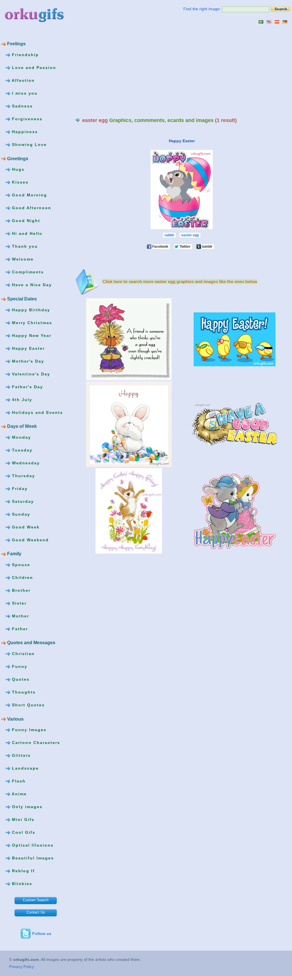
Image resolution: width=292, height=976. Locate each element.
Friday (19, 488)
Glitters (20, 755)
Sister (18, 603)
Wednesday (25, 462)
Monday (20, 437)
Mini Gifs (22, 819)
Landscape (24, 768)
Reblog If (22, 871)
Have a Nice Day (31, 284)
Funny (18, 666)
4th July (21, 399)
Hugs (17, 169)
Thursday (22, 475)
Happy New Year (30, 335)
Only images (26, 806)
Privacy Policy (21, 966)
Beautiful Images (32, 858)
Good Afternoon (30, 208)
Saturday (22, 501)
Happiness (24, 131)
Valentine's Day (30, 373)
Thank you (24, 246)
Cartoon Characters (35, 742)
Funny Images (28, 729)
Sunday (20, 514)
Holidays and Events (36, 412)
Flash (18, 781)
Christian (22, 653)
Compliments (27, 272)
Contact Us (36, 912)
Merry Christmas (31, 322)
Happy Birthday (30, 309)
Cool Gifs (22, 832)
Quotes (20, 679)
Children (21, 577)
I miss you (24, 93)
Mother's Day (27, 361)
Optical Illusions (32, 845)
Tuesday (21, 450)
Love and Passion (33, 67)
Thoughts (23, 692)
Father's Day (26, 386)
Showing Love (28, 144)
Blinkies (21, 883)
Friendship (24, 54)
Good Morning (28, 195)
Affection (22, 80)
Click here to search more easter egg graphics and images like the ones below (179, 281)
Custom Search (35, 900)
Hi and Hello (26, 233)
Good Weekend (29, 539)
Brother (20, 590)
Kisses (19, 182)
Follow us (41, 933)
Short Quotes (27, 705)
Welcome (22, 259)
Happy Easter (27, 348)
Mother (19, 616)
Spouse (20, 564)
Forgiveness (26, 119)
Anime (18, 794)
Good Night (25, 220)
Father (19, 629)
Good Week (25, 526)
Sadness (21, 106)
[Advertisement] (123, 70)
